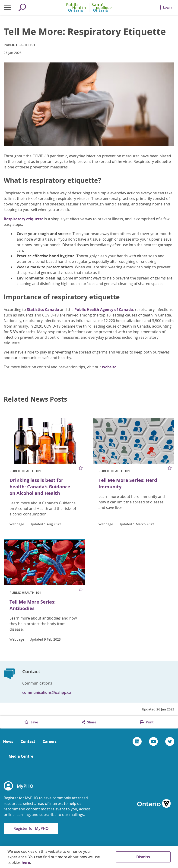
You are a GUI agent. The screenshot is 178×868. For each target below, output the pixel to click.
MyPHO (25, 786)
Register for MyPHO (31, 828)
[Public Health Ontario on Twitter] (169, 741)
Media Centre (21, 756)
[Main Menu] (7, 7)
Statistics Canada (43, 309)
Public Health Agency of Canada (103, 309)
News (8, 741)
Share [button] (91, 722)
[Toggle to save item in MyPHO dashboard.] (80, 468)
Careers (50, 741)
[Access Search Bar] (22, 7)
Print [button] (149, 722)
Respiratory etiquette (23, 218)
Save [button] (34, 722)
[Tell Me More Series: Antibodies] (44, 562)
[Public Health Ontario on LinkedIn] (137, 741)
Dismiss (143, 856)
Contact (28, 741)
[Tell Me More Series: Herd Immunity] (133, 441)
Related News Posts (35, 399)
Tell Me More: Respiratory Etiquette (85, 31)
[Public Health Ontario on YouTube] (153, 741)
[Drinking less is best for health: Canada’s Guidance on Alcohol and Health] (44, 441)
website (109, 366)
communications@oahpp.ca (46, 692)
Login (167, 7)
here (26, 862)
